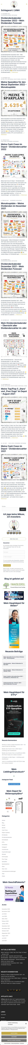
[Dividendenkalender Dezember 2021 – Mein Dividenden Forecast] (14, 284)
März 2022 (4, 918)
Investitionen (17, 79)
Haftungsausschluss (14, 1029)
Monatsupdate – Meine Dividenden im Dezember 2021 (13, 206)
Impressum (22, 1043)
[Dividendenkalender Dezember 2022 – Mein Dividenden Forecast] (14, 39)
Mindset (4, 854)
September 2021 (6, 933)
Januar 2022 (5, 923)
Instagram (14, 15)
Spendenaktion (5, 864)
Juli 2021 (4, 938)
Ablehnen (14, 1036)
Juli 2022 (4, 914)
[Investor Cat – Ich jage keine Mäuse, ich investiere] (14, 4)
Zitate (3, 876)
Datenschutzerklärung (5, 1029)
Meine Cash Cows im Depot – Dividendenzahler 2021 (14, 448)
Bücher (3, 827)
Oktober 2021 (5, 930)
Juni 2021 (4, 940)
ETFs (6, 79)
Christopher (5, 757)
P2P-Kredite (5, 856)
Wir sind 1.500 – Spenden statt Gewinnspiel (11, 956)
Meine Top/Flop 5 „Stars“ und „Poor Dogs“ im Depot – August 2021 (14, 391)
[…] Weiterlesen (14, 72)
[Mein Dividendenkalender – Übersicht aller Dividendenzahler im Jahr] (14, 344)
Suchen (4, 506)
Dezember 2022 (6, 909)
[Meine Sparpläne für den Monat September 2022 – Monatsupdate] (14, 103)
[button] (26, 1023)
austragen (18, 571)
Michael (4, 744)
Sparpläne (23, 79)
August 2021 (5, 935)
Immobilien (4, 844)
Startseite (3, 1014)
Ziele (3, 873)
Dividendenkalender (6, 15)
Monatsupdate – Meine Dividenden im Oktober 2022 (14, 957)
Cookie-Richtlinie (7, 1043)
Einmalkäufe (5, 839)
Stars (25, 385)
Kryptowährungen (6, 852)
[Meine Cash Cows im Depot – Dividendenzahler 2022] (14, 165)
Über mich (4, 869)
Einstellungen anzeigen (14, 1040)
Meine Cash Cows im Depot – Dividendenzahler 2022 (14, 147)
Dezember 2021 (6, 926)
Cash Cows (4, 141)
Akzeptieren (14, 1033)
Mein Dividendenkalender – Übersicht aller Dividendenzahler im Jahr (14, 325)
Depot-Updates (6, 832)
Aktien (2, 79)
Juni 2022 (4, 916)
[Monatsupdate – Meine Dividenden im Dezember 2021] (14, 224)
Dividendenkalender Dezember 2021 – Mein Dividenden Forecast (12, 266)
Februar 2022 (5, 921)
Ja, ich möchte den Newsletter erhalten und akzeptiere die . (13, 561)
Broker (3, 825)
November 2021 (6, 928)
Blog (3, 822)
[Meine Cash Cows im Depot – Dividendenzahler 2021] (14, 467)
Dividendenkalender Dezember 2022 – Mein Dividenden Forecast (12, 20)
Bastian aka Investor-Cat (8, 748)
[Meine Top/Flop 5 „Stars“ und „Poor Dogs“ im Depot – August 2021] (14, 409)
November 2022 (6, 911)
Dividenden (10, 141)
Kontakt (3, 1017)
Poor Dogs (20, 385)
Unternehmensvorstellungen (9, 871)
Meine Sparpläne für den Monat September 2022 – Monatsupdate (13, 84)
